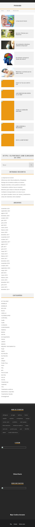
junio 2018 (4, 223)
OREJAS (3, 360)
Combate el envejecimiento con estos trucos (13, 192)
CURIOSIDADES (5, 327)
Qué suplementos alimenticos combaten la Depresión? (23, 44)
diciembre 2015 (5, 282)
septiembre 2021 (5, 211)
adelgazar (5, 415)
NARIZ (3, 351)
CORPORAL (4, 318)
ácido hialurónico (13, 432)
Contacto (15, 524)
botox (26, 415)
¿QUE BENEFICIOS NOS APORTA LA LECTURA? (23, 94)
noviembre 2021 (5, 208)
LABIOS (3, 341)
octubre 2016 (4, 265)
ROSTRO (3, 375)
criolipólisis (20, 418)
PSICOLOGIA (4, 372)
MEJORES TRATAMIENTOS (8, 346)
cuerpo (28, 418)
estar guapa (23, 422)
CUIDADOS (4, 325)
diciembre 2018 (5, 215)
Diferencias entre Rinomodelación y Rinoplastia (13, 180)
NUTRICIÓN (4, 353)
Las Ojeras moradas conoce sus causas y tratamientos (15, 194)
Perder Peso (4, 363)
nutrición (5, 429)
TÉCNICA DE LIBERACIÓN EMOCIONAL (22, 110)
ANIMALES (4, 303)
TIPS (2, 387)
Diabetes (3, 330)
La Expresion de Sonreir (21, 21)
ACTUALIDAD (4, 301)
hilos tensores (6, 425)
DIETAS (3, 334)
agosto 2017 (4, 244)
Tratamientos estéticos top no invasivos (11, 187)
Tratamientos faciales (7, 394)
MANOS (3, 344)
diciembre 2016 (5, 261)
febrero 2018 (4, 230)
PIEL (2, 368)
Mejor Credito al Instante (17, 515)
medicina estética (18, 425)
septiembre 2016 (5, 268)
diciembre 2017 (5, 234)
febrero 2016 (4, 277)
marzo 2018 (4, 227)
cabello (5, 418)
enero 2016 (4, 280)
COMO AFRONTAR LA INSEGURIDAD (20, 126)
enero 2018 (4, 232)
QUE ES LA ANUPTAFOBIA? (22, 140)
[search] (31, 165)
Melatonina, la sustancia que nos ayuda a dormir (23, 72)
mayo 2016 (4, 270)
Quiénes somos (22, 524)
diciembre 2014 (5, 289)
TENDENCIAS (4, 382)
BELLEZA (3, 308)
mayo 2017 (4, 251)
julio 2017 (3, 246)
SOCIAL (3, 379)
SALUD (3, 377)
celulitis (12, 418)
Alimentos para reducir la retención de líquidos (13, 189)
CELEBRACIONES (5, 315)
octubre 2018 (4, 218)
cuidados (14, 422)
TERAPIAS (4, 384)
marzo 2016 (4, 275)
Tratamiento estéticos (7, 389)
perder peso (13, 429)
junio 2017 (4, 249)
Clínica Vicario (17, 474)
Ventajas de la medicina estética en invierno (12, 182)
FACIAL (3, 339)
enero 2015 (4, 287)
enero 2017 (4, 258)
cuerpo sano (6, 422)
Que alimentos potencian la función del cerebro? (22, 58)
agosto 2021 (4, 213)
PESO (2, 365)
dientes (3, 332)
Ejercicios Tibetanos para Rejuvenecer (22, 33)
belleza (20, 415)
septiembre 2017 (5, 242)
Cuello (2, 320)
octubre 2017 (4, 239)
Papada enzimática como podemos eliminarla (13, 185)
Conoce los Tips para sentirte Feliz (23, 83)
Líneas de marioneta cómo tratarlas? (11, 197)
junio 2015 (4, 284)
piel (21, 429)
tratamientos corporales (7, 391)
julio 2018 (3, 220)
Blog (11, 524)
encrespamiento (5, 337)
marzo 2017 (4, 254)
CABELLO (3, 313)
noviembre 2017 (5, 237)
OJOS (2, 358)
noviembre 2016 (5, 263)
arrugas (13, 415)
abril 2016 (3, 273)
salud (4, 432)
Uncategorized (5, 396)
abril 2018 (3, 225)
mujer (2, 349)
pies (2, 370)
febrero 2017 (4, 256)
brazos (3, 310)
